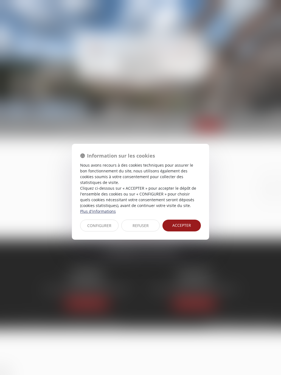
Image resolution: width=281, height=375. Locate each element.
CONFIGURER (99, 225)
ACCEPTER (181, 225)
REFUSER (141, 225)
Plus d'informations (98, 211)
